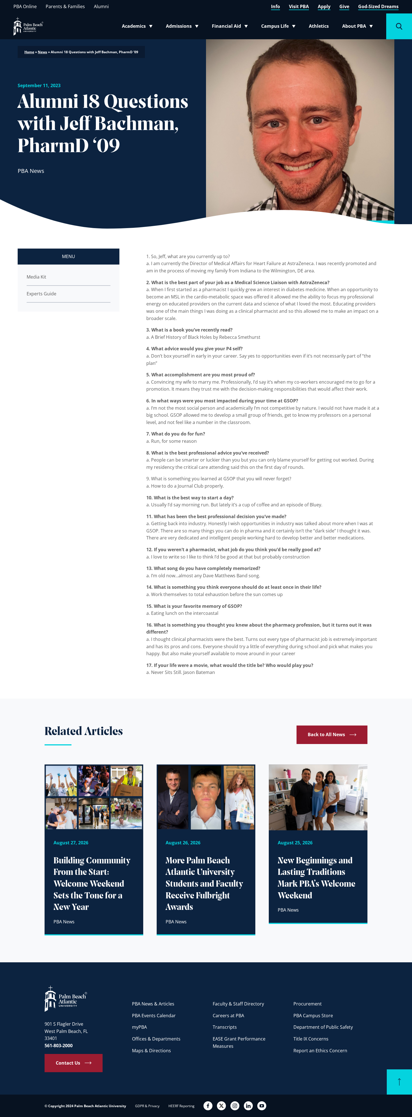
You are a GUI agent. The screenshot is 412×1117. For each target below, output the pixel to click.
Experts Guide (41, 294)
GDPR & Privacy (147, 1106)
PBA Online (25, 6)
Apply (324, 6)
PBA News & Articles (153, 1004)
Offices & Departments (156, 1039)
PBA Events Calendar (154, 1015)
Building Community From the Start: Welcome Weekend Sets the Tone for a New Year (92, 884)
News (42, 52)
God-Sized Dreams (378, 6)
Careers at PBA (228, 1015)
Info (275, 6)
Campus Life (279, 27)
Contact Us (68, 1063)
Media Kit (36, 277)
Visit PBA (299, 6)
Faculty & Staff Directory (238, 1004)
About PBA (359, 27)
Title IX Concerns (310, 1039)
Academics (139, 27)
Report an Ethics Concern (320, 1051)
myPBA (139, 1027)
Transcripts (225, 1027)
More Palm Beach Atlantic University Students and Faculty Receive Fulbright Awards (204, 884)
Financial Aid (230, 27)
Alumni (101, 6)
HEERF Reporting (181, 1106)
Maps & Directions (151, 1051)
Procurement (307, 1004)
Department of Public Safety (323, 1027)
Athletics (319, 26)
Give (344, 6)
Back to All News (326, 734)
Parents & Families (65, 6)
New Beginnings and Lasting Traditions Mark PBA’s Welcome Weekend (316, 879)
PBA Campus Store (313, 1015)
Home (29, 52)
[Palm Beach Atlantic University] (66, 998)
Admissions (184, 27)
